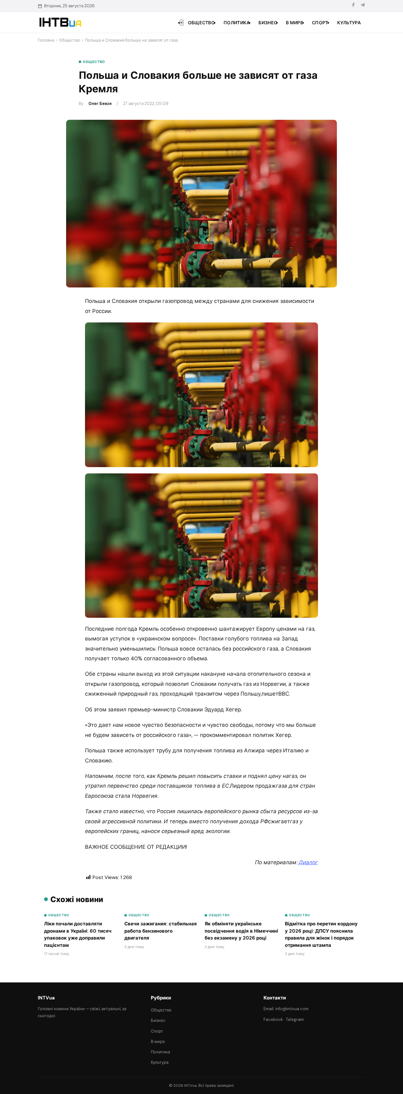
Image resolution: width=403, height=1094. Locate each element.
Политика (237, 23)
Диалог (308, 862)
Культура (349, 23)
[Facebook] (353, 5)
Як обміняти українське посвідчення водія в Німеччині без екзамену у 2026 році (241, 931)
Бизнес (267, 23)
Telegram (295, 1019)
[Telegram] (362, 5)
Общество (201, 23)
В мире (294, 23)
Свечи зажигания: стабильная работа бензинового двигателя (160, 931)
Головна (46, 40)
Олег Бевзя (99, 103)
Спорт (320, 23)
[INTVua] (60, 22)
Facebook (273, 1019)
